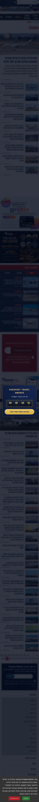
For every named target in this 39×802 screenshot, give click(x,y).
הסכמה (26, 798)
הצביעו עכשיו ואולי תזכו (19, 411)
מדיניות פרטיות (14, 798)
